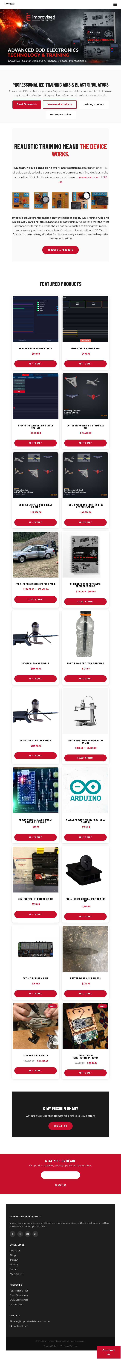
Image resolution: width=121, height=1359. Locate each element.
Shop (13, 1255)
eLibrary (14, 1264)
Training (14, 1260)
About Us (15, 1250)
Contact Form (20, 1326)
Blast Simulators (19, 1295)
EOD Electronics (19, 1299)
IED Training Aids (19, 1290)
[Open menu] (115, 4)
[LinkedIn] (35, 1234)
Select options (35, 599)
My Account (16, 1273)
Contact (14, 1269)
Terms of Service (69, 1346)
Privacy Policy (50, 1346)
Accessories (16, 1304)
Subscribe (60, 1185)
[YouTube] (28, 1234)
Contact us (108, 1352)
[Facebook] (12, 1234)
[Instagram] (20, 1234)
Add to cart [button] (35, 363)
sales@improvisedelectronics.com (31, 1321)
